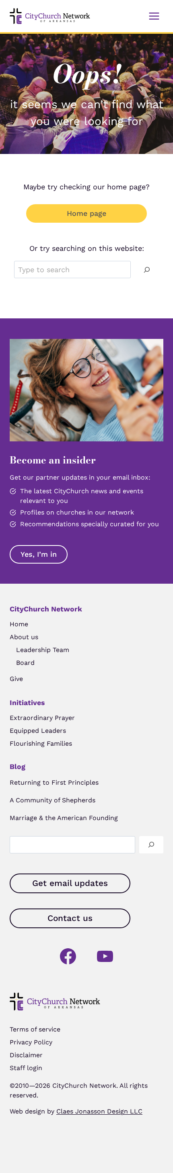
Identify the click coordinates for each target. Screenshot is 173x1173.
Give (16, 679)
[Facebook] (68, 956)
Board (25, 662)
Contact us (70, 918)
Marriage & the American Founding (64, 818)
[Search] (147, 269)
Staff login (26, 1068)
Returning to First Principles (54, 782)
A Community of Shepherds (52, 800)
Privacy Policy (31, 1042)
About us (24, 637)
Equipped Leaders (38, 730)
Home (19, 624)
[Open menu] (153, 16)
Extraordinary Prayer (42, 718)
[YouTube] (105, 956)
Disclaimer (26, 1055)
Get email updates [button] (70, 883)
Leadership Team (42, 650)
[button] (39, 554)
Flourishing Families (41, 743)
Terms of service (35, 1029)
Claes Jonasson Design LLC (99, 1111)
